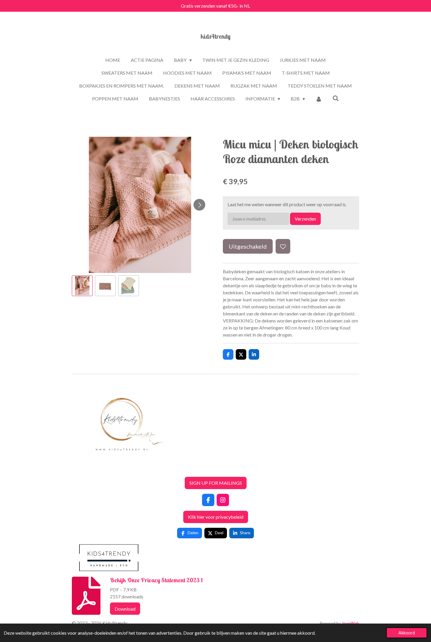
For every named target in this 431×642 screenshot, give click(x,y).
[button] (82, 285)
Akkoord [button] (406, 632)
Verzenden (305, 218)
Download (125, 609)
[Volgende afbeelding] (199, 205)
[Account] (319, 99)
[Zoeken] (336, 98)
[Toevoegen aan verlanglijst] (283, 246)
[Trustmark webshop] (76, 468)
